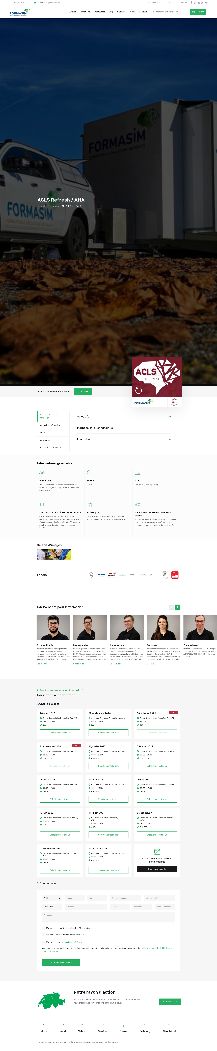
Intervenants (44, 440)
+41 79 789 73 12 (24, 3)
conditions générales (73, 942)
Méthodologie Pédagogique (95, 428)
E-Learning (182, 3)
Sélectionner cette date (60, 733)
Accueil (41, 206)
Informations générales (49, 425)
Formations (53, 206)
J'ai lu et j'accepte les (64, 942)
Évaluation (84, 439)
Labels (42, 433)
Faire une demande (157, 869)
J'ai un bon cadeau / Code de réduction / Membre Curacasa (70, 928)
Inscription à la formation (50, 447)
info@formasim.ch (52, 3)
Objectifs (83, 416)
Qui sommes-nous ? (156, 3)
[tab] (124, 416)
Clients (171, 3)
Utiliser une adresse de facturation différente (65, 935)
